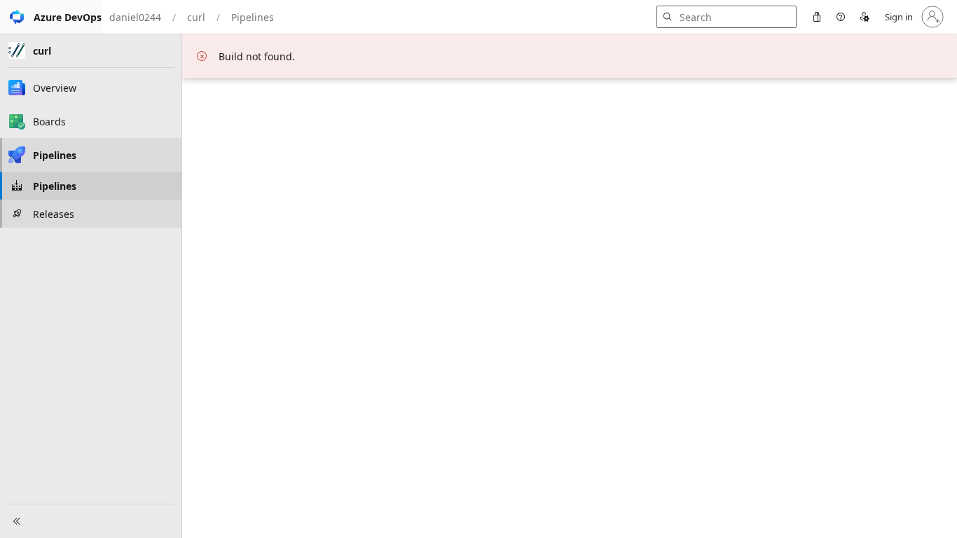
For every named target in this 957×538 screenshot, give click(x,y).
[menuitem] (817, 17)
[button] (51, 17)
